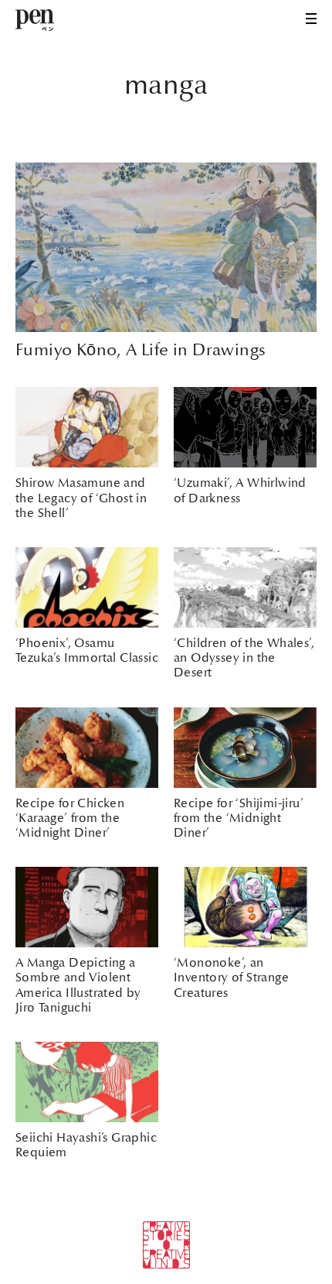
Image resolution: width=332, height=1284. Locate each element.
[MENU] (311, 18)
